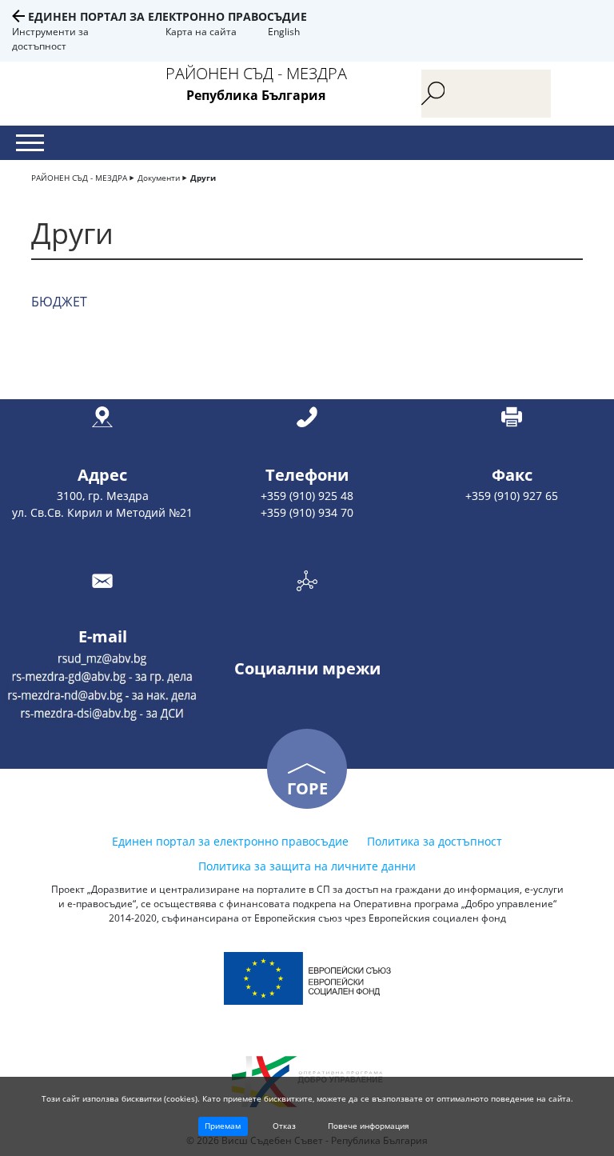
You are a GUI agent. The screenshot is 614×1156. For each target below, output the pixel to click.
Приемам (223, 1125)
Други (203, 177)
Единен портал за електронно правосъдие (167, 16)
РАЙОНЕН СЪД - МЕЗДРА (79, 177)
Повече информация (368, 1125)
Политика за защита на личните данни (307, 866)
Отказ (284, 1125)
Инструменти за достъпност (50, 39)
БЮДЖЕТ (59, 301)
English (284, 31)
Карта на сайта (201, 31)
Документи (159, 177)
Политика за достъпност (434, 841)
